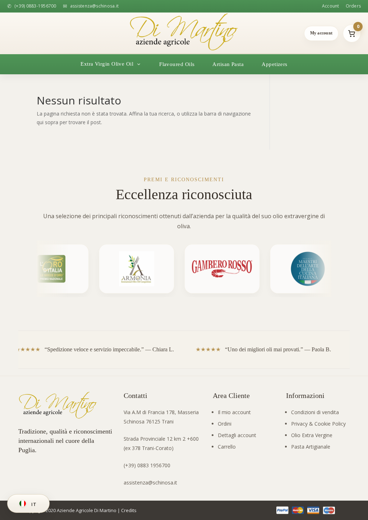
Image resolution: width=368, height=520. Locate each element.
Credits (129, 510)
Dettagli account (237, 435)
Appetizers (275, 64)
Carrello (227, 446)
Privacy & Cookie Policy (318, 423)
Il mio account (234, 412)
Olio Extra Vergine (311, 435)
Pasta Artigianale (310, 446)
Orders (353, 6)
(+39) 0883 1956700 (147, 465)
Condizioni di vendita (315, 412)
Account (330, 6)
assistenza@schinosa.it (150, 482)
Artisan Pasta (228, 64)
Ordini (224, 423)
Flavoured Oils (176, 64)
